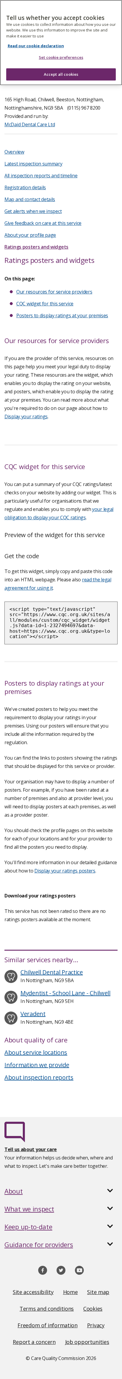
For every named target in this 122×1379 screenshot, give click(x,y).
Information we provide (36, 1065)
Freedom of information (47, 1325)
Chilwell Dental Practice (51, 972)
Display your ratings (26, 416)
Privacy (96, 1325)
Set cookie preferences (61, 57)
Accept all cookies (61, 74)
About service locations (35, 1052)
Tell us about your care (30, 1149)
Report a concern (34, 1341)
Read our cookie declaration (36, 45)
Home (70, 1292)
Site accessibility (33, 1292)
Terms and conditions (47, 1308)
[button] (61, 1191)
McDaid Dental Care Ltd (29, 124)
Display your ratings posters (64, 870)
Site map (98, 1292)
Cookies (92, 1308)
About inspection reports (38, 1077)
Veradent (33, 1014)
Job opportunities (87, 1341)
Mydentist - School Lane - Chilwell (65, 993)
